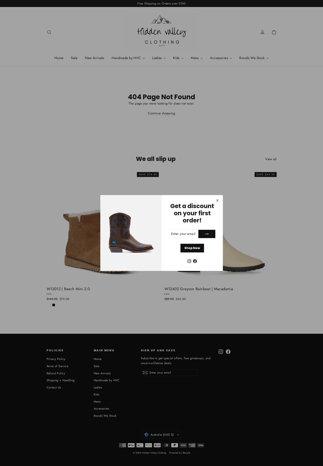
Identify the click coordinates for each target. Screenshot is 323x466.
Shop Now (192, 248)
